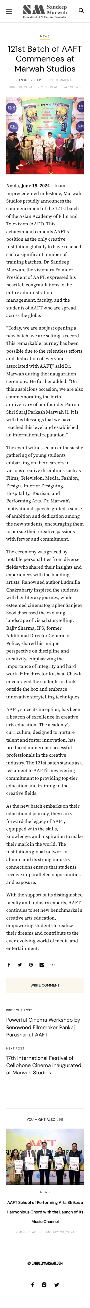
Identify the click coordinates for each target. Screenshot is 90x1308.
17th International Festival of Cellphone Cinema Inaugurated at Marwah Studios (43, 1065)
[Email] (42, 965)
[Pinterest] (30, 965)
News (45, 36)
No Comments (61, 80)
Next (75, 1181)
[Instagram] (44, 1284)
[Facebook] (8, 965)
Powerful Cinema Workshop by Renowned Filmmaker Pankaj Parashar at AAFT (43, 1027)
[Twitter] (20, 965)
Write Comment (45, 985)
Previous (14, 1181)
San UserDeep (28, 80)
